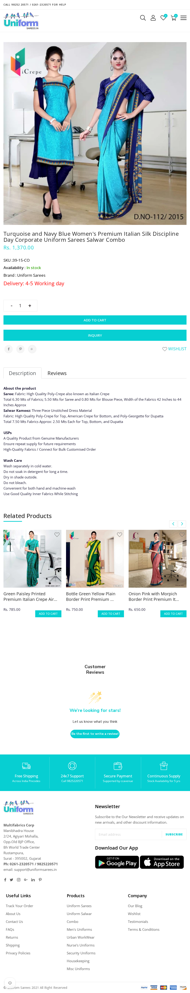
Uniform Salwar (79, 913)
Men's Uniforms (79, 929)
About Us (13, 913)
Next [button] (182, 524)
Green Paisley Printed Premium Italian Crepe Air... (30, 596)
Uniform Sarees (79, 905)
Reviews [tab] (57, 372)
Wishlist (177, 348)
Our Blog (135, 905)
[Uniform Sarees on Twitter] (11, 879)
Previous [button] (173, 524)
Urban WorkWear (81, 937)
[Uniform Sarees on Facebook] (5, 879)
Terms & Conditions (143, 929)
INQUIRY (95, 335)
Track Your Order (19, 905)
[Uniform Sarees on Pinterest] (40, 879)
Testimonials (138, 921)
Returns (12, 937)
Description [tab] (22, 372)
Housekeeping (78, 961)
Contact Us (14, 921)
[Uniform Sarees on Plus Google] (26, 879)
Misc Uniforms (78, 968)
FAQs (10, 929)
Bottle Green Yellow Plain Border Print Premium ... (90, 596)
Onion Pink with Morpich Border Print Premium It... (154, 596)
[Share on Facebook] (8, 349)
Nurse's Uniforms (81, 945)
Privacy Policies (18, 953)
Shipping (13, 945)
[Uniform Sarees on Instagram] (18, 879)
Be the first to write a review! (95, 734)
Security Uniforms (81, 953)
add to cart (48, 614)
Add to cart (95, 320)
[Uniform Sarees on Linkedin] (33, 879)
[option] (32, 576)
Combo (72, 921)
